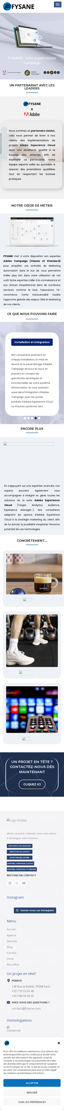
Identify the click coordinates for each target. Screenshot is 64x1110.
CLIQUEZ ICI (32, 784)
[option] (32, 371)
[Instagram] (17, 883)
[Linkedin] (10, 883)
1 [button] (25, 418)
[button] (59, 1043)
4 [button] (35, 418)
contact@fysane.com (26, 1008)
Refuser (32, 1092)
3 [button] (32, 418)
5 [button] (39, 418)
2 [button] (28, 418)
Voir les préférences (32, 1102)
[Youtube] (24, 883)
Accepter (32, 1083)
